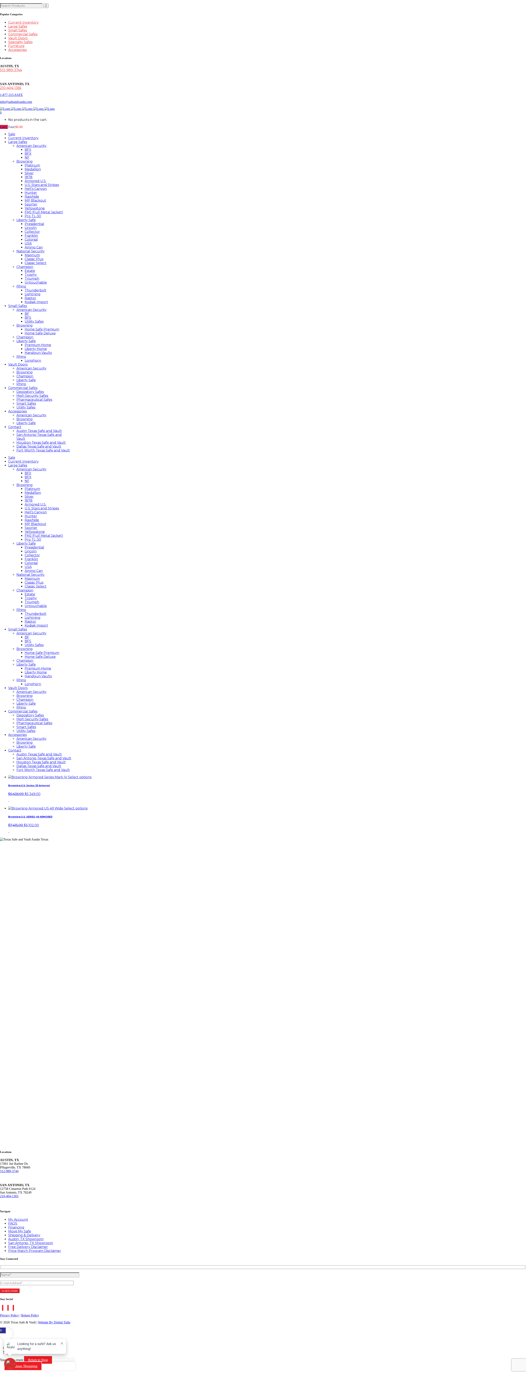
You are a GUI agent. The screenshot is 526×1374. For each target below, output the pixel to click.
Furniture (16, 46)
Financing (16, 1227)
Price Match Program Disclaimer (34, 1251)
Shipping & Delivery (24, 1235)
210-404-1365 (10, 88)
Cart (4, 127)
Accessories (17, 50)
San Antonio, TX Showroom (30, 1243)
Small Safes (17, 30)
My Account (18, 1220)
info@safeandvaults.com (16, 102)
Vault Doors (18, 38)
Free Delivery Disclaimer (28, 1247)
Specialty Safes (20, 42)
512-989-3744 (11, 70)
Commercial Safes (22, 34)
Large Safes (17, 26)
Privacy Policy (9, 1315)
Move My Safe (19, 1231)
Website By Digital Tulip (54, 1322)
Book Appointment (16, 1203)
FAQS (12, 1223)
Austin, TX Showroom (26, 1239)
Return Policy (30, 1315)
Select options (79, 777)
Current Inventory (23, 22)
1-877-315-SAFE (11, 95)
